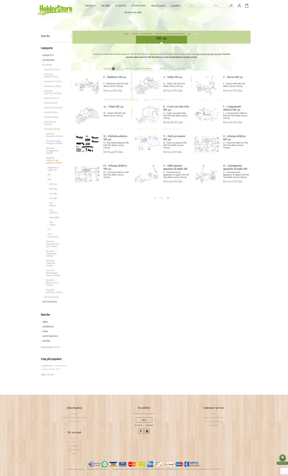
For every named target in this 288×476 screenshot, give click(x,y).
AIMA (45, 331)
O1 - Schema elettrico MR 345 (115, 167)
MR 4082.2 (52, 223)
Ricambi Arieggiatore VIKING (52, 150)
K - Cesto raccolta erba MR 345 (176, 108)
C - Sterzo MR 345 (233, 77)
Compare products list (214, 421)
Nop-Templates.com (102, 469)
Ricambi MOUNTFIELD (51, 75)
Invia (144, 420)
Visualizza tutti (50, 347)
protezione (47, 365)
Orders (74, 442)
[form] (144, 414)
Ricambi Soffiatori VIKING (54, 291)
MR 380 (53, 193)
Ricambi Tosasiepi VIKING (50, 263)
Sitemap (74, 414)
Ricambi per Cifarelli (50, 123)
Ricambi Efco (51, 112)
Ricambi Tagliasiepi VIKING (51, 253)
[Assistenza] (282, 457)
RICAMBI (47, 65)
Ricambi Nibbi (51, 117)
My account (74, 438)
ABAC (45, 322)
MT (49, 229)
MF (49, 175)
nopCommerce (79, 469)
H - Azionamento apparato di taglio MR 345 (235, 167)
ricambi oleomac (60, 366)
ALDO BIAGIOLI (50, 336)
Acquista (84, 71)
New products (213, 425)
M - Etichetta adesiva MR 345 (115, 137)
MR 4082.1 (54, 217)
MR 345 (53, 189)
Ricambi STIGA (51, 69)
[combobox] (208, 5)
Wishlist (74, 453)
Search (213, 414)
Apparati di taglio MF (53, 168)
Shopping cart (74, 450)
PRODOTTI (48, 55)
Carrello (247, 6)
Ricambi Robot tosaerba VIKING (54, 142)
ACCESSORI (48, 60)
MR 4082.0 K (53, 211)
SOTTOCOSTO (50, 302)
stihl (58, 369)
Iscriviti (139, 425)
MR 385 (53, 198)
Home (126, 34)
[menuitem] (74, 414)
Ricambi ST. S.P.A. (53, 81)
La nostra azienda (74, 421)
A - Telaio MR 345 (172, 77)
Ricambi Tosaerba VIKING (54, 135)
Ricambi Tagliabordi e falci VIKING (52, 244)
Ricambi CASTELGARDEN (52, 92)
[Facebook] (140, 431)
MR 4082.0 (52, 204)
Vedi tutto (47, 375)
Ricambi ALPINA (52, 86)
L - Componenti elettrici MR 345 (232, 108)
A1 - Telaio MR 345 (113, 106)
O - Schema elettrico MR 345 (234, 137)
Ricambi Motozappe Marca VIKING (53, 273)
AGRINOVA (48, 326)
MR (49, 179)
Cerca (231, 5)
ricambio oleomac (48, 369)
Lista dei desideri (89, 77)
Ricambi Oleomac (53, 107)
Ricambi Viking (52, 129)
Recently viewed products (213, 417)
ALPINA (46, 341)
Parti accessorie (53, 235)
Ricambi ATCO (51, 98)
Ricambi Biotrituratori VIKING (52, 282)
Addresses (74, 446)
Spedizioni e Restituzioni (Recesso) (74, 417)
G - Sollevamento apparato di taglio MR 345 (175, 167)
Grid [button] (113, 68)
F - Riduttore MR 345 (114, 77)
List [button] (118, 68)
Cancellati (149, 425)
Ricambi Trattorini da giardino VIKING (54, 160)
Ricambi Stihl (51, 103)
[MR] (87, 85)
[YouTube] (147, 431)
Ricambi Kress (51, 297)
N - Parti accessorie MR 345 (174, 137)
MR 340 (53, 184)
